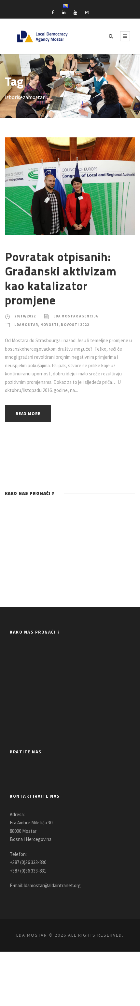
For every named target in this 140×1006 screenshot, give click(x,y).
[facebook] (52, 12)
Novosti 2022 (75, 324)
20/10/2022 (25, 316)
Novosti (49, 324)
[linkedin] (63, 12)
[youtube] (75, 12)
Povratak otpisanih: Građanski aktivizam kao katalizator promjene (61, 278)
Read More (28, 413)
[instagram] (87, 12)
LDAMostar (26, 324)
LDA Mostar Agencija (75, 316)
